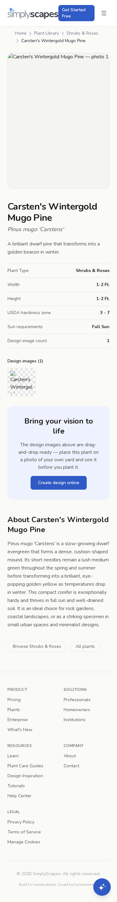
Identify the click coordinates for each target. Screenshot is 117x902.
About (70, 756)
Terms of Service (24, 832)
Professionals (77, 700)
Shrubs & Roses (82, 33)
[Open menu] (104, 13)
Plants (13, 710)
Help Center (19, 796)
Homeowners (77, 710)
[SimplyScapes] (32, 13)
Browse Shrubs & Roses (37, 646)
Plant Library (46, 33)
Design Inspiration (25, 776)
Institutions (74, 720)
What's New (19, 730)
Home (21, 33)
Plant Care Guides (25, 766)
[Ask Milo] (102, 887)
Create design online (58, 483)
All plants (85, 646)
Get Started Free (73, 13)
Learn (13, 756)
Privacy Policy (20, 822)
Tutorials (16, 786)
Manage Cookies (23, 842)
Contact (71, 766)
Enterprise (17, 720)
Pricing (14, 700)
